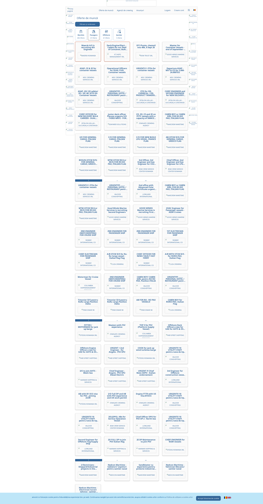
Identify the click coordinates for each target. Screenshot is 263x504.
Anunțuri (140, 10)
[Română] (226, 498)
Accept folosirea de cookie (208, 498)
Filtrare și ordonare (87, 24)
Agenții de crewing (125, 10)
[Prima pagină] (72, 10)
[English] (229, 498)
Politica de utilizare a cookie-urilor (180, 497)
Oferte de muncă (106, 10)
